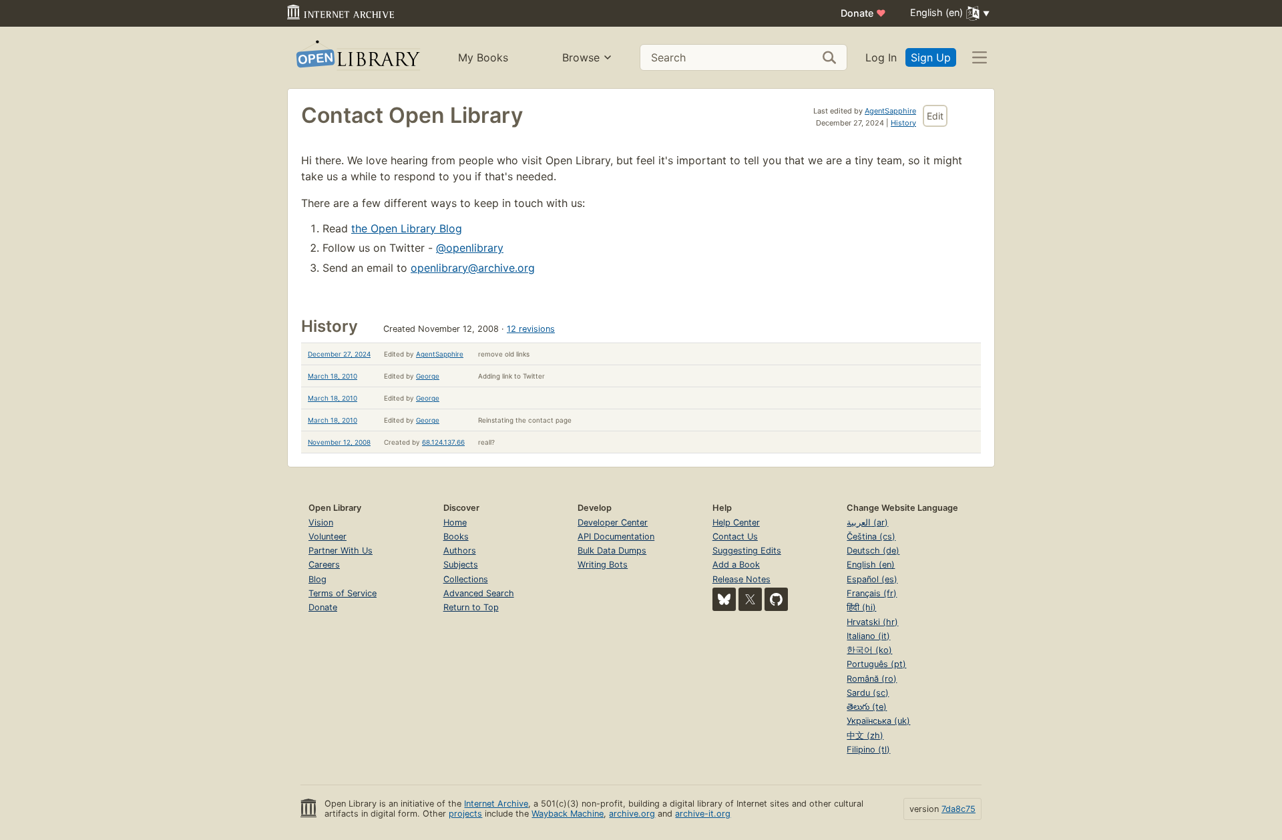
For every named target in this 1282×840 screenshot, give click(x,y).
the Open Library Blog (406, 228)
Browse (581, 57)
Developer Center (613, 522)
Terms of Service (342, 593)
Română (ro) (872, 679)
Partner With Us (340, 551)
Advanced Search (478, 593)
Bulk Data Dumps (612, 551)
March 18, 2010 (332, 376)
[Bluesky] (724, 599)
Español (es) (872, 579)
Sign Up (931, 57)
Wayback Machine (567, 814)
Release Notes (741, 579)
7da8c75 (958, 809)
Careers (324, 565)
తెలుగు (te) (867, 707)
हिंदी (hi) (861, 607)
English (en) (871, 565)
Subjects (460, 565)
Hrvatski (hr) (872, 622)
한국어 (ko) (869, 650)
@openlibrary (469, 247)
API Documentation (616, 537)
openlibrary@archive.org (473, 267)
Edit (935, 116)
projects (465, 814)
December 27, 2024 (339, 354)
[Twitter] (750, 599)
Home (455, 522)
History (903, 123)
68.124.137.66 (443, 442)
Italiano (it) (868, 636)
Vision (320, 522)
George (427, 376)
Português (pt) (876, 664)
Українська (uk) (878, 721)
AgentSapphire (890, 111)
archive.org (632, 814)
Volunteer (327, 537)
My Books (483, 57)
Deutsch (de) (873, 551)
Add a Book (736, 565)
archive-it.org (702, 814)
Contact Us (735, 537)
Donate (863, 13)
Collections (465, 579)
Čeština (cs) (871, 537)
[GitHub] (776, 599)
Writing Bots (603, 565)
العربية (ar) (867, 522)
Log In (881, 57)
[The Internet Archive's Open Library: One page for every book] (356, 58)
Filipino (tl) (868, 750)
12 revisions (531, 329)
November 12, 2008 (339, 442)
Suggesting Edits (746, 551)
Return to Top (471, 607)
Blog (317, 579)
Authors (459, 551)
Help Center (736, 522)
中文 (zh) (865, 735)
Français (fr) (872, 593)
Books (456, 537)
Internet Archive (496, 804)
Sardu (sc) (868, 693)
